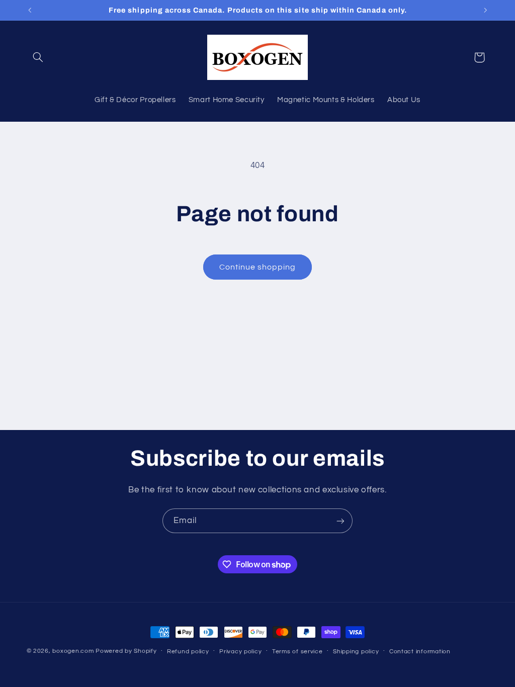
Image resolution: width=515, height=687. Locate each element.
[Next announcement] (485, 10)
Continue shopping (257, 267)
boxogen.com (73, 651)
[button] (38, 57)
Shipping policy (356, 651)
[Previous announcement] (30, 10)
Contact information (420, 651)
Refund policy (188, 651)
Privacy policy (240, 651)
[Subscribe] (340, 520)
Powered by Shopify (126, 651)
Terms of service (297, 651)
